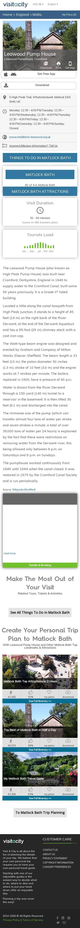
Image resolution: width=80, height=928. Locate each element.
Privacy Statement (55, 858)
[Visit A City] (13, 841)
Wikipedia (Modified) (24, 489)
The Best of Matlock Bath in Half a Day (30, 730)
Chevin (72, 23)
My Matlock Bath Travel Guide (24, 778)
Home (7, 14)
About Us (49, 854)
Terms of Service (33, 920)
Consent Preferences (57, 866)
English (52, 4)
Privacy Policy (11, 920)
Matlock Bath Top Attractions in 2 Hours (30, 681)
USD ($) (37, 4)
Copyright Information (58, 862)
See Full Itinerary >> (40, 701)
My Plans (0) (69, 14)
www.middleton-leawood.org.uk (29, 137)
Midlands (40, 14)
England (23, 14)
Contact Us (50, 849)
